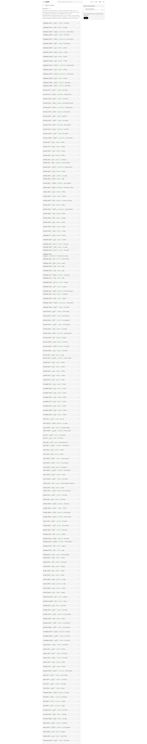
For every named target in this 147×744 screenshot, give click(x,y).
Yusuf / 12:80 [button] (46, 467)
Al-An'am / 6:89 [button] (46, 333)
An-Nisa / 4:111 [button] (46, 204)
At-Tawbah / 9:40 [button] (47, 392)
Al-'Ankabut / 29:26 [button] (47, 636)
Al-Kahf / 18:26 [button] (46, 525)
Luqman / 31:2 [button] (46, 649)
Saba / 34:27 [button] (46, 679)
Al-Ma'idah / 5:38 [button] (47, 239)
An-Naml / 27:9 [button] (46, 609)
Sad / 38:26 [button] (45, 705)
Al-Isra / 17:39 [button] (46, 521)
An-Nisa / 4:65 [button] (46, 187)
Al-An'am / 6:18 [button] (46, 311)
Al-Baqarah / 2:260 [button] (47, 78)
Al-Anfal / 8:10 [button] (46, 362)
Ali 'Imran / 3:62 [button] (46, 120)
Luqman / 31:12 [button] (46, 657)
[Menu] (104, 2)
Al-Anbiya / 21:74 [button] (47, 534)
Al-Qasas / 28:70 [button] (47, 623)
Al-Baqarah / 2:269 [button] (47, 82)
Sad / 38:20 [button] (45, 697)
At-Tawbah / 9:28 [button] (47, 388)
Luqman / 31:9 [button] (46, 653)
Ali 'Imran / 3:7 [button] (46, 94)
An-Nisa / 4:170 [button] (46, 231)
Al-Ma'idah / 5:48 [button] (47, 282)
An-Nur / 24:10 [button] (46, 570)
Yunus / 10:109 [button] (46, 427)
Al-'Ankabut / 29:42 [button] (47, 640)
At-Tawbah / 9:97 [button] (47, 405)
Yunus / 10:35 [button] (46, 423)
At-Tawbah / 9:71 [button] (47, 401)
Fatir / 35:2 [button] (45, 683)
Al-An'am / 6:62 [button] (46, 320)
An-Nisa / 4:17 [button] (46, 146)
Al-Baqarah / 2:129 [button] (47, 31)
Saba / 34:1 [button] (45, 675)
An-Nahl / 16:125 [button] (47, 516)
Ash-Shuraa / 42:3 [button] (47, 740)
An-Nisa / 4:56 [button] (46, 171)
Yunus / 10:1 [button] (46, 419)
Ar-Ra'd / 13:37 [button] (46, 483)
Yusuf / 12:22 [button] (46, 454)
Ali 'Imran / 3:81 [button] (46, 129)
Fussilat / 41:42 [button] (46, 736)
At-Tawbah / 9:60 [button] (47, 397)
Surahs (96, 1)
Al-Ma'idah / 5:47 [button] (47, 275)
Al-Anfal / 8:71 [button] (46, 379)
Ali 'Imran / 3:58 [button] (46, 116)
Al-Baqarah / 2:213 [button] (47, 52)
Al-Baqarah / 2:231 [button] (47, 65)
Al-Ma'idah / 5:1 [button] (46, 235)
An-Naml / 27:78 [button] (46, 614)
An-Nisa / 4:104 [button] (46, 196)
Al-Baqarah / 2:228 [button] (47, 60)
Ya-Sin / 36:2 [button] (46, 688)
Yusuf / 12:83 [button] (46, 474)
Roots (100, 1)
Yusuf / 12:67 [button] (46, 462)
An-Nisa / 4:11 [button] (46, 142)
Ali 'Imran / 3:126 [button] (47, 133)
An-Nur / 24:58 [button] (46, 588)
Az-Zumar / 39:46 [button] (47, 718)
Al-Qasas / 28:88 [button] (47, 627)
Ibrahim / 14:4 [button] (46, 495)
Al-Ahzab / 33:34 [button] (47, 670)
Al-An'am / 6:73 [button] (46, 324)
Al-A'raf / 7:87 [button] (46, 355)
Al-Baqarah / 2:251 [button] (47, 74)
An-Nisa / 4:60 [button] (46, 183)
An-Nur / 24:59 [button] (46, 592)
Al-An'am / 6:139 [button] (47, 350)
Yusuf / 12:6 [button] (46, 449)
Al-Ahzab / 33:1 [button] (46, 666)
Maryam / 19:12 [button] (46, 529)
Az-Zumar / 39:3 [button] (47, 714)
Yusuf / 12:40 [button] (46, 458)
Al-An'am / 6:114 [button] (46, 337)
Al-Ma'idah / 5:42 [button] (47, 244)
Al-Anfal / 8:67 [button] (46, 375)
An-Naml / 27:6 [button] (46, 605)
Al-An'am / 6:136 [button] (47, 346)
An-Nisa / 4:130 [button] (46, 213)
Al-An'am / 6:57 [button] (46, 315)
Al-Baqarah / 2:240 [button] (47, 69)
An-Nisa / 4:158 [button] (46, 222)
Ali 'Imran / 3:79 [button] (46, 124)
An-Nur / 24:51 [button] (46, 583)
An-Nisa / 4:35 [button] (46, 159)
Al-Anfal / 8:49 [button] (46, 366)
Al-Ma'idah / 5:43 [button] (47, 254)
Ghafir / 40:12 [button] (46, 727)
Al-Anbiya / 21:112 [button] (47, 550)
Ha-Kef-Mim (45, 8)
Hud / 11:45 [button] (45, 442)
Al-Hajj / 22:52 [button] (46, 554)
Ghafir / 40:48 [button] (46, 731)
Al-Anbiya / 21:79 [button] (47, 546)
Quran (91, 1)
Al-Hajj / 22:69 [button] (46, 566)
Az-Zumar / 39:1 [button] (46, 710)
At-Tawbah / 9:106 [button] (47, 410)
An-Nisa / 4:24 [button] (46, 151)
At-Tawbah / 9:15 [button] (47, 384)
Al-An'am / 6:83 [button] (46, 328)
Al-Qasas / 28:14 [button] (47, 618)
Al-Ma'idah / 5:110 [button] (47, 302)
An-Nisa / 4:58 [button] (46, 175)
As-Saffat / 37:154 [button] (47, 692)
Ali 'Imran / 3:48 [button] (46, 107)
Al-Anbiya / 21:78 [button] (47, 538)
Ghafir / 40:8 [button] (46, 723)
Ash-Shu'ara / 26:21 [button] (47, 596)
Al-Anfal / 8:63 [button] (46, 371)
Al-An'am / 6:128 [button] (47, 342)
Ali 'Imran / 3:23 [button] (46, 103)
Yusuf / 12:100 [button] (46, 479)
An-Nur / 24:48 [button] (46, 579)
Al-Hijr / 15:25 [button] (46, 499)
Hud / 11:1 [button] (45, 435)
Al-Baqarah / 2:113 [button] (47, 27)
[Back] (43, 5)
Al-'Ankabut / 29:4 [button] (47, 631)
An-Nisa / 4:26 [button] (46, 155)
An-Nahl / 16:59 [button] (46, 503)
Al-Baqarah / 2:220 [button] (47, 56)
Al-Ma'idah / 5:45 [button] (47, 270)
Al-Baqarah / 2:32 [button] (47, 23)
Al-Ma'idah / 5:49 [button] (47, 286)
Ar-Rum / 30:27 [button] (46, 644)
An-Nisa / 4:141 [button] (46, 218)
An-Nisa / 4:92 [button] (46, 191)
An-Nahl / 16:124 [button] (47, 512)
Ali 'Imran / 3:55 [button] (46, 111)
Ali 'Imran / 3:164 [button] (47, 137)
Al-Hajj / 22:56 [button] (46, 562)
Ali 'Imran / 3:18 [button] (46, 98)
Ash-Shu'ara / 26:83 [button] (47, 601)
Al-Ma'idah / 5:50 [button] (47, 291)
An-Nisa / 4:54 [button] (46, 167)
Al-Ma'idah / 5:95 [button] (47, 298)
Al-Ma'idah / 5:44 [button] (47, 263)
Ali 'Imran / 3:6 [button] (46, 90)
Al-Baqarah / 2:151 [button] (47, 39)
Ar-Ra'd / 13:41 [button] (46, 487)
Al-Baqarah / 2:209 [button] (47, 47)
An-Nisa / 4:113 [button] (46, 209)
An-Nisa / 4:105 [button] (46, 200)
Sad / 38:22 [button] (45, 701)
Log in (86, 17)
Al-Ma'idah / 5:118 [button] (47, 307)
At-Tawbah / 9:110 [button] (47, 414)
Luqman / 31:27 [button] (46, 662)
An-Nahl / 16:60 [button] (46, 508)
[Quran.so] (45, 2)
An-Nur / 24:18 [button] (46, 575)
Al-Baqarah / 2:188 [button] (47, 43)
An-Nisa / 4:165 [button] (46, 226)
